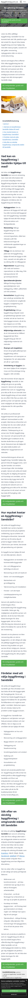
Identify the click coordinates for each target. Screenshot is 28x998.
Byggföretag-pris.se (9, 2)
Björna (21, 856)
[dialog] (14, 988)
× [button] (26, 980)
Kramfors (4, 853)
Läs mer (8, 987)
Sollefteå (13, 856)
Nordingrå (5, 856)
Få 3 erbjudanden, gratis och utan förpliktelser (11, 21)
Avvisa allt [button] (14, 994)
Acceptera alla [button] (14, 991)
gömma (6, 124)
